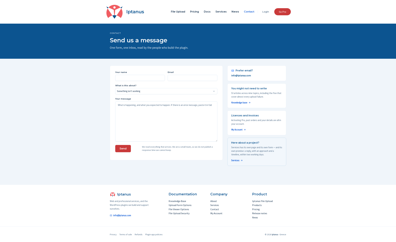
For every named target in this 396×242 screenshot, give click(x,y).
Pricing (194, 11)
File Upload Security (179, 213)
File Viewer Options (179, 209)
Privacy (113, 234)
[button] (282, 11)
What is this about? (125, 85)
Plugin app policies (154, 234)
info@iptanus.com (241, 75)
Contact (249, 11)
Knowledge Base (177, 201)
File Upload (178, 11)
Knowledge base (239, 102)
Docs (207, 11)
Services (221, 11)
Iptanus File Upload (262, 201)
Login (265, 11)
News (235, 11)
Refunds (138, 234)
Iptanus (135, 12)
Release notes (259, 213)
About (213, 201)
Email (171, 72)
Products (257, 205)
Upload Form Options (180, 205)
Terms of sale (125, 234)
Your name (121, 72)
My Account (237, 129)
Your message (123, 99)
